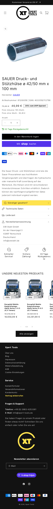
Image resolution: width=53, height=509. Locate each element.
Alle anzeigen (27, 334)
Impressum (10, 359)
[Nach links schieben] (21, 326)
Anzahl (5, 118)
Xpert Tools (29, 504)
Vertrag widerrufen (14, 396)
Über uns (9, 353)
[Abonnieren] (44, 466)
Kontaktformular (12, 386)
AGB (7, 369)
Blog (7, 356)
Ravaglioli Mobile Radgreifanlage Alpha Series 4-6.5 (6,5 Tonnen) (35, 307)
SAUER (16, 95)
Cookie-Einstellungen (14, 372)
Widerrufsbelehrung (14, 366)
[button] (5, 13)
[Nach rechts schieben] (32, 326)
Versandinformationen (15, 389)
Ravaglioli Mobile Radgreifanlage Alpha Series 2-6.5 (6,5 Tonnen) (12, 307)
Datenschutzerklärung (15, 363)
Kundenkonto (11, 392)
